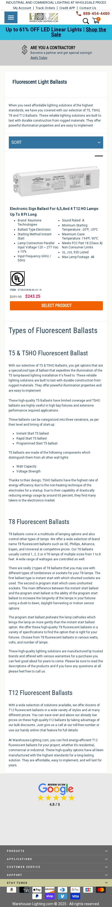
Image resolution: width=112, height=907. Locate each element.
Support (14, 875)
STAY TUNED (17, 882)
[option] (56, 52)
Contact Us (87, 8)
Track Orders (45, 8)
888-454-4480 (96, 13)
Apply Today (38, 58)
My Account (22, 8)
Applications (19, 859)
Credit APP (67, 8)
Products (16, 850)
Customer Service (24, 866)
